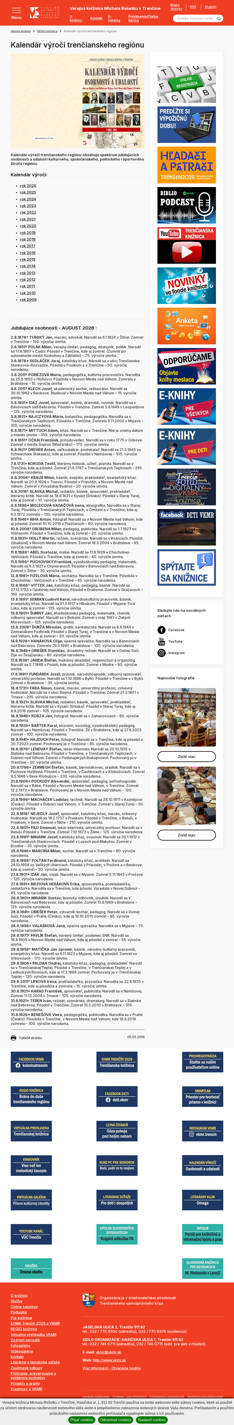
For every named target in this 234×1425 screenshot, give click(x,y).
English (210, 7)
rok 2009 (28, 299)
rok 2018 (28, 239)
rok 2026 (28, 185)
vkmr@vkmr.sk (108, 1352)
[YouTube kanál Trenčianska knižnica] (186, 245)
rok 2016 (28, 253)
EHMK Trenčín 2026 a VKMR (35, 1323)
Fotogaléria (20, 1345)
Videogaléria (22, 1351)
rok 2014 (27, 266)
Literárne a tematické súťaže (35, 1362)
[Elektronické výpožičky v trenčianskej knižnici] (186, 406)
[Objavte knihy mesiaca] (186, 366)
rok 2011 (27, 286)
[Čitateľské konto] (186, 124)
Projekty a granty (25, 1383)
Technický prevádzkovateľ (205, 1396)
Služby (16, 1301)
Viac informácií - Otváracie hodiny (111, 1368)
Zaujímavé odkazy (26, 1368)
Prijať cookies (82, 1420)
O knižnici (76, 18)
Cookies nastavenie (95, 1396)
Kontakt (96, 18)
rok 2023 (28, 205)
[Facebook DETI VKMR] (186, 527)
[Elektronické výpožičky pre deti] (186, 446)
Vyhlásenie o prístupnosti (166, 1396)
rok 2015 (27, 259)
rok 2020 (28, 226)
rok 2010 (28, 293)
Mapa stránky (176, 7)
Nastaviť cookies (151, 1420)
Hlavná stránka (21, 31)
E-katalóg (114, 18)
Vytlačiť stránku (30, 1038)
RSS (193, 7)
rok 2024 (28, 199)
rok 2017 (27, 246)
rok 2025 (28, 192)
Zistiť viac (187, 756)
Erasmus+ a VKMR (26, 1389)
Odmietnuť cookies (115, 1420)
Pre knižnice (21, 1318)
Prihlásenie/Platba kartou (143, 18)
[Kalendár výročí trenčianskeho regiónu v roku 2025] (78, 100)
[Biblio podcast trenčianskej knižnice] (186, 205)
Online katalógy (24, 1306)
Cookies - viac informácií (129, 1396)
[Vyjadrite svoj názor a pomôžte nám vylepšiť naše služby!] (186, 325)
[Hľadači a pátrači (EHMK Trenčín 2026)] (186, 164)
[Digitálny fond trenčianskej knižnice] (186, 486)
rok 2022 (28, 212)
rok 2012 (27, 279)
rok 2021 (27, 219)
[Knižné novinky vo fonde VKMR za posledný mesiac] (186, 285)
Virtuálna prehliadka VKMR (33, 1334)
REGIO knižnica (47, 31)
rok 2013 (27, 273)
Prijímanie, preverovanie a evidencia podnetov (33, 1375)
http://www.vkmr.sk (109, 1360)
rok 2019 (28, 232)
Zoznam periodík (25, 1340)
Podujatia (19, 1312)
